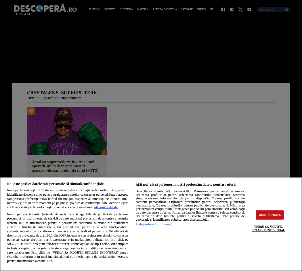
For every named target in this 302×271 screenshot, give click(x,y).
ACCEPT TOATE (270, 215)
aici (106, 240)
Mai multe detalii (106, 207)
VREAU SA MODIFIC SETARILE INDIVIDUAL (268, 228)
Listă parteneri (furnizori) (154, 224)
